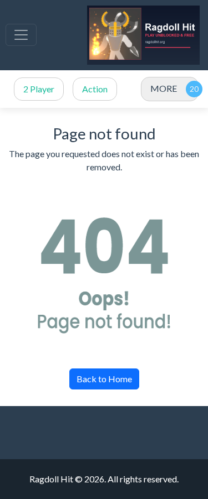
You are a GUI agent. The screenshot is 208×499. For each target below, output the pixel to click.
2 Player (38, 89)
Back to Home (104, 378)
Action (95, 89)
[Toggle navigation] (21, 35)
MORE (163, 88)
